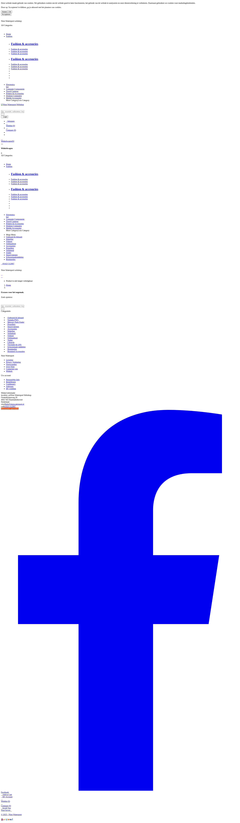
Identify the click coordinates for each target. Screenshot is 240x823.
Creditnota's (10, 384)
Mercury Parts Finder (16, 322)
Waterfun (11, 331)
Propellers (11, 324)
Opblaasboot (13, 338)
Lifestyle (11, 342)
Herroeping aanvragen (10, 409)
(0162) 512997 (10, 406)
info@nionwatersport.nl (14, 404)
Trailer (10, 340)
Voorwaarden (11, 364)
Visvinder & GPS (14, 345)
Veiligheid (12, 333)
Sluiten (4, 12)
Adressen (9, 386)
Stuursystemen (13, 327)
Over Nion (10, 367)
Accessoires (12, 329)
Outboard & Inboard (16, 318)
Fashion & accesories (24, 44)
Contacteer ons (12, 369)
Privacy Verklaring (13, 362)
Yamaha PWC (13, 320)
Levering (9, 360)
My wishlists (11, 389)
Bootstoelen (12, 349)
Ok (10, 12)
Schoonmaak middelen (17, 347)
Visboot (11, 336)
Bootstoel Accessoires (16, 351)
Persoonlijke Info (13, 380)
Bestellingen (11, 382)
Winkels (9, 371)
